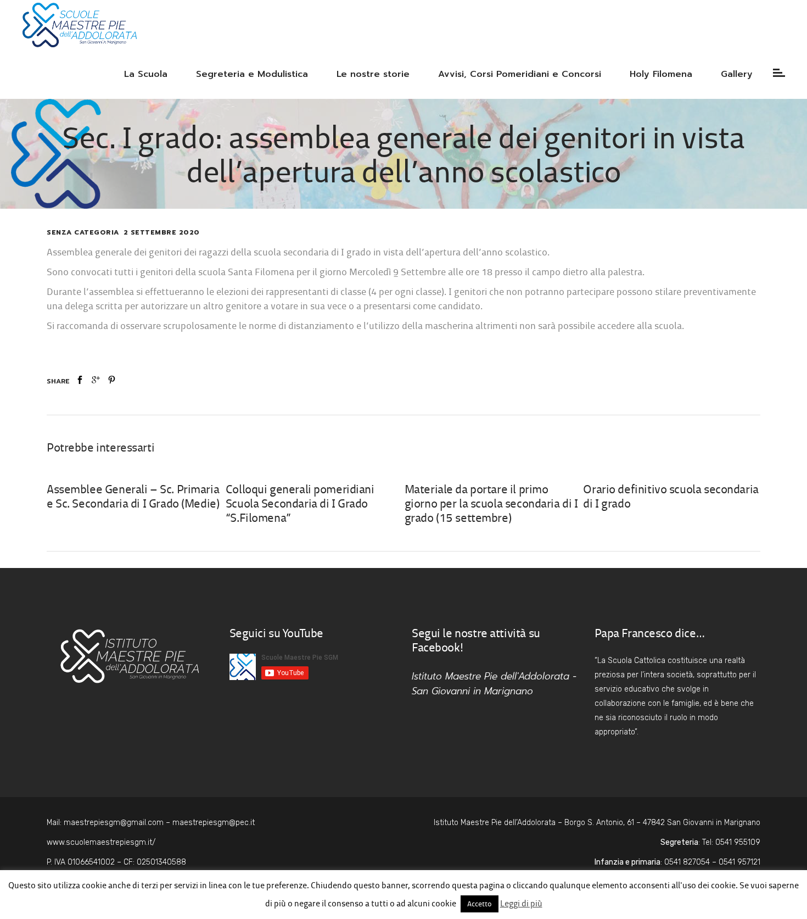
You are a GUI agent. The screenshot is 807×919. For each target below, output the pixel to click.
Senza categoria (83, 232)
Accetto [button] (479, 904)
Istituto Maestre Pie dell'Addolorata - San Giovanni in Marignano (494, 683)
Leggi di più (521, 903)
